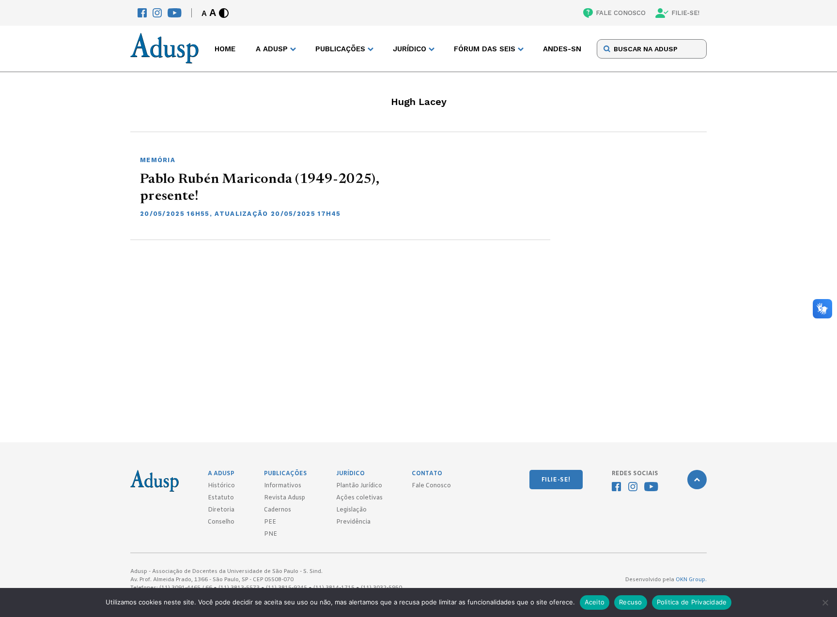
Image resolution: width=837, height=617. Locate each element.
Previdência (353, 522)
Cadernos (277, 510)
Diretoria (221, 510)
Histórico (221, 486)
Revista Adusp (284, 498)
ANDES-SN (562, 49)
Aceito (595, 602)
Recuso (630, 602)
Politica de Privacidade (692, 602)
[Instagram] (157, 12)
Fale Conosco (431, 486)
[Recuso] (825, 602)
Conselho (221, 522)
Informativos (282, 486)
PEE (270, 522)
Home (225, 49)
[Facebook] (142, 12)
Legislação (351, 510)
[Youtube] (175, 12)
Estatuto (221, 498)
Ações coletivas (359, 498)
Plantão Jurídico (359, 486)
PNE (270, 534)
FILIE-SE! (685, 12)
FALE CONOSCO (621, 12)
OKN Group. (691, 579)
